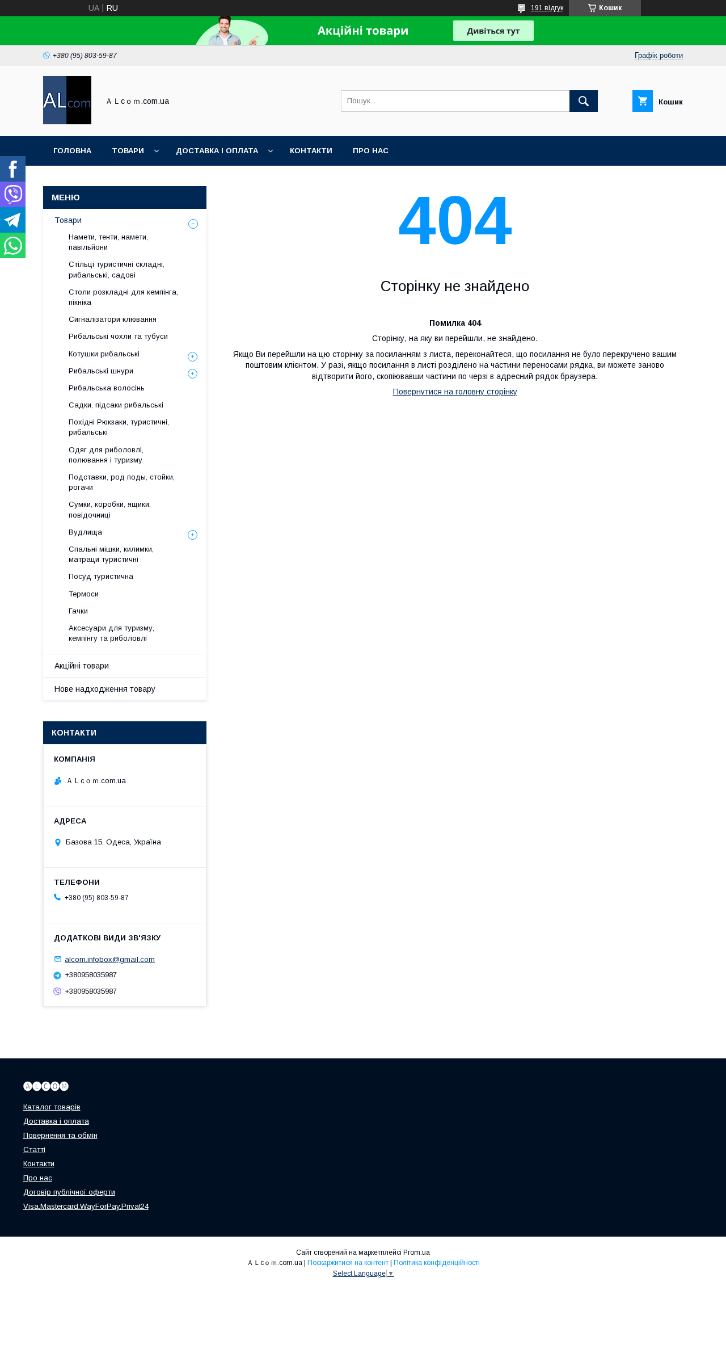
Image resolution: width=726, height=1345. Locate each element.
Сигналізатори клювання (113, 319)
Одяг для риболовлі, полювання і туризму (106, 454)
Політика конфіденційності (437, 1263)
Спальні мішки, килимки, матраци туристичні (111, 554)
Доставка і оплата (217, 150)
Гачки (78, 611)
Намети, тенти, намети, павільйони (108, 242)
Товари (128, 150)
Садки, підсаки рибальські (116, 405)
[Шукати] (583, 101)
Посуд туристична (101, 576)
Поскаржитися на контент (348, 1263)
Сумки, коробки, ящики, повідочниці (110, 509)
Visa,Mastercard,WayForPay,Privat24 (86, 1206)
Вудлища (85, 532)
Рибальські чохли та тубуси (118, 336)
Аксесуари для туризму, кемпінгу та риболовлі (111, 633)
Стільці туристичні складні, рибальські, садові (116, 269)
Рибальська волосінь (107, 388)
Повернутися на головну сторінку (455, 391)
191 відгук (547, 8)
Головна (72, 150)
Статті (34, 1149)
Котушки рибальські (104, 354)
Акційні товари (81, 665)
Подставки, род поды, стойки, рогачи (122, 482)
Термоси (84, 594)
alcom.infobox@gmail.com (110, 959)
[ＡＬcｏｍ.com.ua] (67, 121)
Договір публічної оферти (69, 1192)
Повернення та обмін (60, 1135)
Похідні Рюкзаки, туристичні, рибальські (119, 427)
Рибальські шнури (101, 371)
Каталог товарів (52, 1107)
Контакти (311, 150)
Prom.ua (416, 1252)
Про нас (371, 150)
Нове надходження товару (104, 688)
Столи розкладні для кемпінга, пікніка (123, 297)
